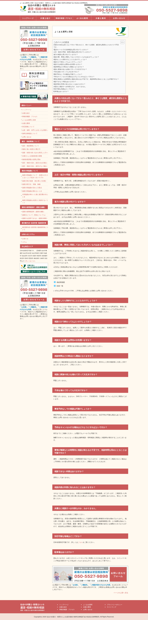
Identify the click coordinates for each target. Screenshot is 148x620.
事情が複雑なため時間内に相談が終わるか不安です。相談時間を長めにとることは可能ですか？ (86, 79)
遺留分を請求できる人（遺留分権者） (35, 218)
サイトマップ (111, 607)
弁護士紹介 (45, 18)
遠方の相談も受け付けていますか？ (66, 54)
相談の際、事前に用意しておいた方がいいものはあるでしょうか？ (76, 57)
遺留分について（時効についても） (34, 215)
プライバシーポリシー (114, 604)
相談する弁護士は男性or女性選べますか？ (68, 64)
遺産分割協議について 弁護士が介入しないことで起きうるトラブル (35, 176)
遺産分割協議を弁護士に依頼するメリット (35, 201)
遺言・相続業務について (30, 146)
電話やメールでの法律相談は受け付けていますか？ (71, 49)
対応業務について (28, 126)
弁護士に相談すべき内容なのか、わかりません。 (70, 86)
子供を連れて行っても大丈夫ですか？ (66, 72)
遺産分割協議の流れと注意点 (32, 187)
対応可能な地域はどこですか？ (64, 89)
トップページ (28, 18)
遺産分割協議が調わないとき (32, 191)
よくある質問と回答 (29, 120)
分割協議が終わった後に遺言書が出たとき (35, 195)
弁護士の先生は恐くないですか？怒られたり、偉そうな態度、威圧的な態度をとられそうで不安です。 (86, 46)
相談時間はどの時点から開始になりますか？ (69, 67)
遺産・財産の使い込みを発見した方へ (35, 152)
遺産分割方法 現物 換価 (31, 184)
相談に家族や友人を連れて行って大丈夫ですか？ (70, 69)
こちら (80, 542)
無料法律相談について (29, 133)
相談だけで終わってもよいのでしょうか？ (68, 62)
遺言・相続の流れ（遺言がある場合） (35, 163)
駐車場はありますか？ (61, 91)
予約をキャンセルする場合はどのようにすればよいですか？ (74, 76)
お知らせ (25, 238)
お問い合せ (119, 18)
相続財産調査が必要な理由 (31, 159)
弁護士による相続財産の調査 (32, 156)
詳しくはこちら (30, 261)
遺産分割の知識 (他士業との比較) (35, 181)
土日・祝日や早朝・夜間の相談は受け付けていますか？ (79, 52)
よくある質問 (82, 18)
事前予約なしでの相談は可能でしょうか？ (68, 74)
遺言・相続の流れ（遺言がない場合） (35, 166)
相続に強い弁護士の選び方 (31, 149)
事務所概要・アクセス (63, 18)
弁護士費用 (100, 18)
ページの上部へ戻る (121, 592)
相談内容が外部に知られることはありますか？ (69, 84)
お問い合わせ (26, 137)
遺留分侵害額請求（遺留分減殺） (33, 211)
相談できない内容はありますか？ (65, 81)
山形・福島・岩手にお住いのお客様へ (35, 130)
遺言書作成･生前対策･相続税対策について (35, 228)
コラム (24, 242)
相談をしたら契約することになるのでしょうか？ (70, 59)
